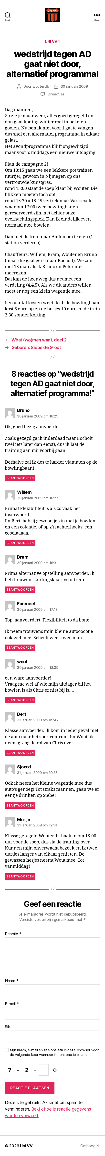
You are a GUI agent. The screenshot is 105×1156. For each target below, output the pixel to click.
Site (8, 1027)
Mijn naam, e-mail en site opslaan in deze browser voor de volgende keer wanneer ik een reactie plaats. (54, 1052)
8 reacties (55, 94)
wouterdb (40, 86)
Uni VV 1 (52, 42)
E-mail (12, 1004)
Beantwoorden (20, 478)
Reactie (13, 934)
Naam (11, 981)
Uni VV (26, 1145)
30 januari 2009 (74, 86)
